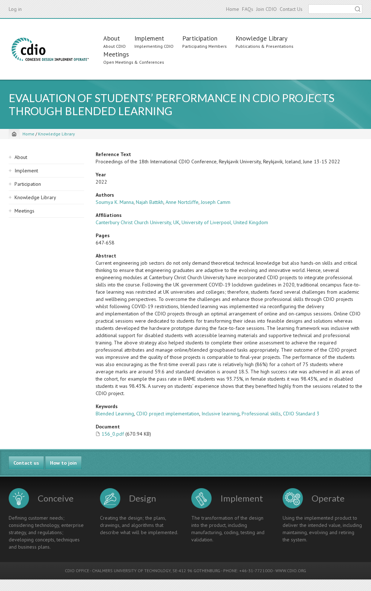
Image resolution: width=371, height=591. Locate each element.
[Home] (50, 49)
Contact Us (291, 9)
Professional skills (261, 413)
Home (232, 9)
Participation (199, 38)
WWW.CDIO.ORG (290, 570)
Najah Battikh (149, 202)
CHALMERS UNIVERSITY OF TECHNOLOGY (131, 570)
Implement (149, 38)
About (111, 38)
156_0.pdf (112, 434)
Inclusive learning (220, 413)
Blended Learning (115, 413)
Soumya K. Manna (115, 202)
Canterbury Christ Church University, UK (137, 222)
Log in (15, 9)
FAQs (247, 9)
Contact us (26, 463)
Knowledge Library (261, 38)
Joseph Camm (215, 202)
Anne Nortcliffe (182, 202)
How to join (63, 463)
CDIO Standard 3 (301, 413)
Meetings (116, 54)
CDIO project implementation (167, 413)
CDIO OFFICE (77, 570)
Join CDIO (266, 9)
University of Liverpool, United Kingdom (225, 222)
